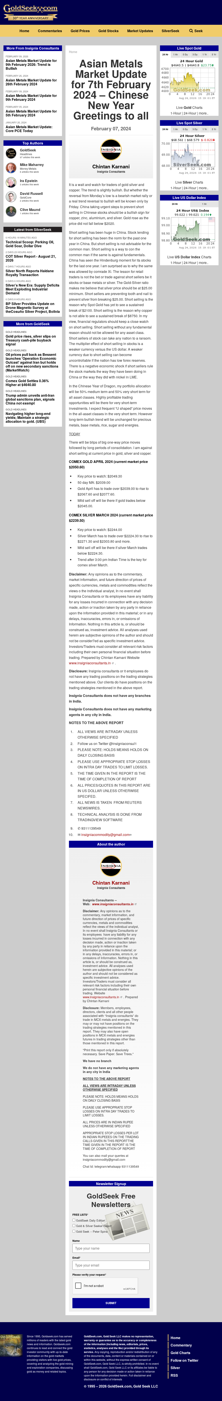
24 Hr (165, 54)
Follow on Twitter (184, 1360)
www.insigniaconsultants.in (113, 904)
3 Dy (195, 54)
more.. (203, 113)
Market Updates (140, 30)
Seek (198, 30)
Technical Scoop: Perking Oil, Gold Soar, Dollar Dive (30, 244)
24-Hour (190, 113)
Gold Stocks (108, 30)
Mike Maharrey (32, 164)
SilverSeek (170, 30)
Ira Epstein (29, 180)
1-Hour (175, 113)
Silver (175, 1367)
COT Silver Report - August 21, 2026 (31, 258)
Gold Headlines (16, 331)
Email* (76, 1258)
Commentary (181, 1345)
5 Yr (214, 54)
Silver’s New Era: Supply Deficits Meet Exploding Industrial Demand (32, 289)
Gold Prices (80, 30)
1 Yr (204, 54)
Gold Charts (180, 1352)
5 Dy (185, 54)
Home (24, 30)
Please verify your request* (89, 1275)
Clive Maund (30, 209)
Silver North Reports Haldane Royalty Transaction (30, 273)
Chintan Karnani (111, 166)
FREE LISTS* (80, 1215)
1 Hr (175, 54)
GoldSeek (28, 150)
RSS (174, 1375)
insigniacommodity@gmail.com (105, 834)
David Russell (31, 193)
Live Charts (189, 107)
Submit (111, 1303)
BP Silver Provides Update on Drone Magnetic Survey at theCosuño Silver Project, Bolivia (33, 307)
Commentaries (50, 30)
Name (76, 1241)
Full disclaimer (137, 1375)
